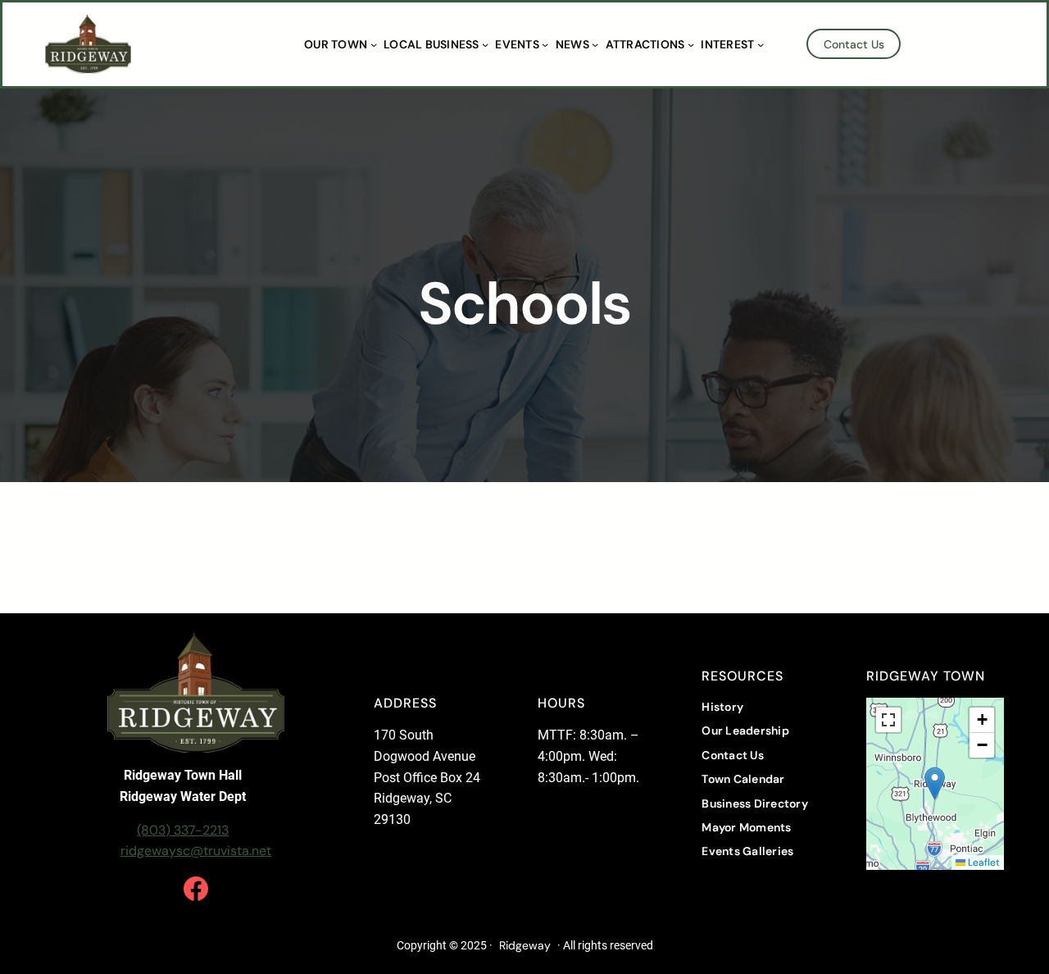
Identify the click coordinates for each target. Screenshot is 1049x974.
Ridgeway (525, 945)
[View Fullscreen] (888, 720)
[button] (934, 783)
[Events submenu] (545, 44)
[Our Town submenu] (373, 44)
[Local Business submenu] (485, 44)
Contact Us (854, 44)
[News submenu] (595, 44)
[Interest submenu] (760, 44)
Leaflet (982, 862)
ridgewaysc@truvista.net (195, 850)
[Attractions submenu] (691, 44)
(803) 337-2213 (183, 830)
